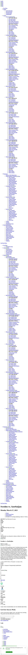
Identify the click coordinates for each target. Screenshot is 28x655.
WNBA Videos (12, 329)
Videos (7, 480)
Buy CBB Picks (12, 395)
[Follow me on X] (4, 642)
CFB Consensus (12, 286)
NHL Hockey (9, 408)
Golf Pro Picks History (13, 350)
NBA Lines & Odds (13, 383)
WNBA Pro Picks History (14, 319)
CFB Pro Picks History (14, 283)
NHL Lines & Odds (13, 419)
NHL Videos (11, 424)
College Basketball (10, 390)
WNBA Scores (12, 325)
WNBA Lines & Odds (13, 324)
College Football (9, 277)
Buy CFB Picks (12, 281)
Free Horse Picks (12, 335)
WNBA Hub (11, 328)
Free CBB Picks (12, 393)
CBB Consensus (12, 400)
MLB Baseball (9, 295)
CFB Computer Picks (13, 285)
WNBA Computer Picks (14, 322)
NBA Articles (12, 389)
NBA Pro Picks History (14, 378)
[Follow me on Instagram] (4, 643)
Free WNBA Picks (13, 317)
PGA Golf (8, 344)
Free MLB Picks (12, 299)
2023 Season (8, 515)
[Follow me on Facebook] (4, 644)
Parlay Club (8, 359)
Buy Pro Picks (6, 630)
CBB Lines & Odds (13, 401)
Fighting (8, 501)
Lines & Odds (9, 453)
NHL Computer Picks (13, 417)
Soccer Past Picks (10, 514)
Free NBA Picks (12, 375)
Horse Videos (12, 341)
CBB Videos (11, 406)
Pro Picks (5, 8)
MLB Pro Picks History (14, 301)
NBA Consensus (12, 381)
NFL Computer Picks (13, 267)
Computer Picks (9, 441)
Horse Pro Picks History (14, 337)
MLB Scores (11, 307)
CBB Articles (11, 407)
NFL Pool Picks (9, 487)
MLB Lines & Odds (13, 306)
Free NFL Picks (12, 261)
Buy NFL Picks (12, 262)
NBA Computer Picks (13, 380)
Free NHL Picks (12, 412)
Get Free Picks (4, 243)
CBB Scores (11, 402)
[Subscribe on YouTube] (4, 641)
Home (7, 513)
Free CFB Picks (12, 280)
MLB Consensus (12, 305)
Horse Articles (12, 342)
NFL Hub (11, 273)
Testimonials (8, 253)
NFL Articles (11, 275)
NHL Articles (11, 425)
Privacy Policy (6, 636)
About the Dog (9, 250)
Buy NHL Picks (12, 413)
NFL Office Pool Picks (14, 263)
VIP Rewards (9, 252)
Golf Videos (11, 357)
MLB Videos (11, 311)
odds (2, 580)
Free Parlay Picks (12, 363)
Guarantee (5, 637)
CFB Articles (11, 294)
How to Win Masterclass (11, 429)
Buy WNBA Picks (13, 318)
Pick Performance (7, 225)
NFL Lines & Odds (13, 269)
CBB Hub (11, 404)
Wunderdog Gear (9, 482)
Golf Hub (11, 356)
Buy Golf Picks (12, 348)
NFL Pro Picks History (14, 264)
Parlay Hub (11, 368)
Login (2, 1)
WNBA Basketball (10, 313)
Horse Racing (9, 331)
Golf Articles (11, 358)
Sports (4, 15)
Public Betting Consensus (11, 430)
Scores (7, 467)
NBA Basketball (9, 372)
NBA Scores (11, 384)
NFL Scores (11, 271)
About (4, 9)
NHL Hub (11, 423)
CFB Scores (11, 289)
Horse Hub (11, 340)
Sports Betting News (7, 631)
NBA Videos (11, 387)
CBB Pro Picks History (14, 396)
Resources (5, 173)
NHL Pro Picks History (14, 414)
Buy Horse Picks (12, 336)
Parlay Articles (12, 370)
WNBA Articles (12, 330)
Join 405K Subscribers (5, 619)
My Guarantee (9, 251)
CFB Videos (11, 292)
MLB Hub (11, 309)
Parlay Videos (12, 369)
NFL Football (9, 257)
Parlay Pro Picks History (14, 365)
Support (5, 638)
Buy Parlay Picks (12, 364)
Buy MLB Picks (12, 300)
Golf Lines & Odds (13, 352)
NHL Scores (11, 420)
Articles (7, 481)
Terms (4, 635)
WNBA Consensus (13, 323)
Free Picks (5, 629)
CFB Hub (11, 291)
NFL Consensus (12, 268)
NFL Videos (11, 274)
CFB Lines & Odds (13, 288)
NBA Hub (11, 386)
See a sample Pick (4, 620)
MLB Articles (12, 312)
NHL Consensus (12, 418)
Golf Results (11, 353)
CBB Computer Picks (13, 398)
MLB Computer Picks (13, 303)
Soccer (10, 452)
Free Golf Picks (12, 347)
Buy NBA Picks (12, 376)
